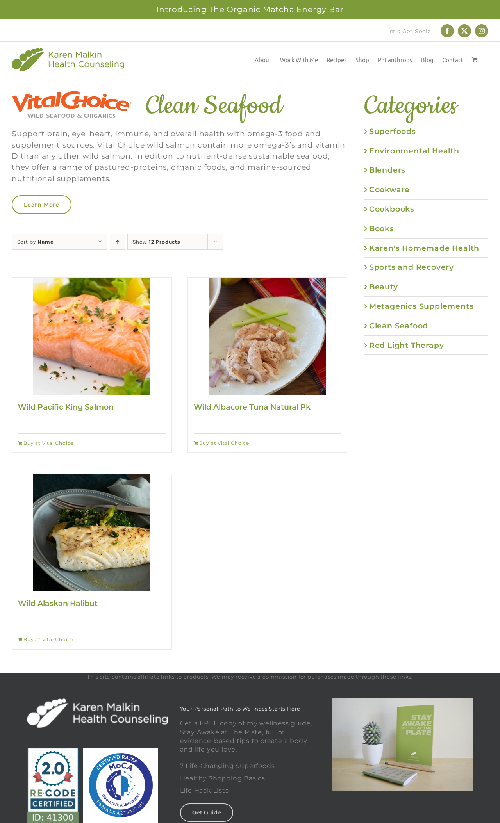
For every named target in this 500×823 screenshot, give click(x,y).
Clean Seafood (398, 325)
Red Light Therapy (406, 345)
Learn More (41, 204)
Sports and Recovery (411, 267)
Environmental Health (414, 150)
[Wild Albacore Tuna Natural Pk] (267, 336)
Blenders (387, 170)
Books (381, 228)
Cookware (389, 189)
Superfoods (392, 131)
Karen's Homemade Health (424, 248)
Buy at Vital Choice (48, 443)
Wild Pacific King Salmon (66, 407)
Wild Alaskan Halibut (58, 603)
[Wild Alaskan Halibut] (91, 532)
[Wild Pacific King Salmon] (91, 336)
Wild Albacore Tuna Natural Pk (252, 407)
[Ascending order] (117, 242)
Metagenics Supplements (421, 306)
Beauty (383, 286)
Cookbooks (391, 209)
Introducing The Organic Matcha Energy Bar (250, 9)
